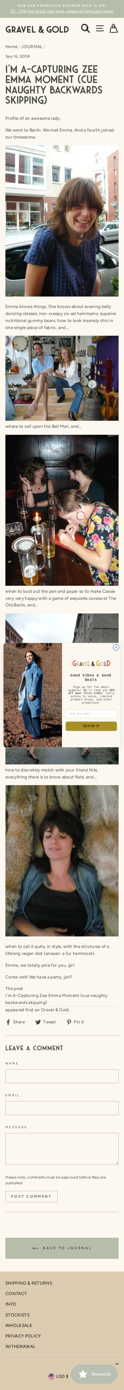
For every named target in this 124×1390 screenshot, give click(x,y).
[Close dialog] (116, 647)
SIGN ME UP (91, 726)
